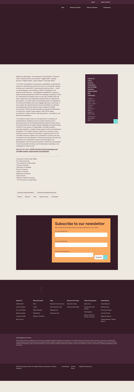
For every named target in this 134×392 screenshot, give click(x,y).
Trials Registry (88, 312)
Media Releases (37, 310)
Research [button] (69, 44)
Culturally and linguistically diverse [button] (46, 44)
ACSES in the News (38, 316)
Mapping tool (54, 310)
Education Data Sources (57, 304)
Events (35, 307)
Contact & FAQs (20, 316)
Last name (61, 241)
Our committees (21, 310)
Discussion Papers (106, 310)
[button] (116, 7)
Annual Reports (105, 304)
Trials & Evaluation (90, 300)
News (34, 304)
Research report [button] (86, 44)
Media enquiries (20, 313)
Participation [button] (20, 49)
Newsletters (36, 313)
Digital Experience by (85, 366)
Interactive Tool (54, 313)
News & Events (38, 300)
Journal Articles (105, 313)
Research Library (72, 304)
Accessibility (65, 366)
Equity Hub (87, 304)
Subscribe (99, 257)
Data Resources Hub (56, 307)
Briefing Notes (105, 307)
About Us (19, 300)
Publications (105, 300)
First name (61, 231)
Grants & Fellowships (73, 307)
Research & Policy (73, 300)
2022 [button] (77, 44)
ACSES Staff (19, 304)
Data (51, 300)
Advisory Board (20, 307)
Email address (62, 251)
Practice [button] (61, 44)
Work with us (20, 319)
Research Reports (106, 316)
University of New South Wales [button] (25, 44)
